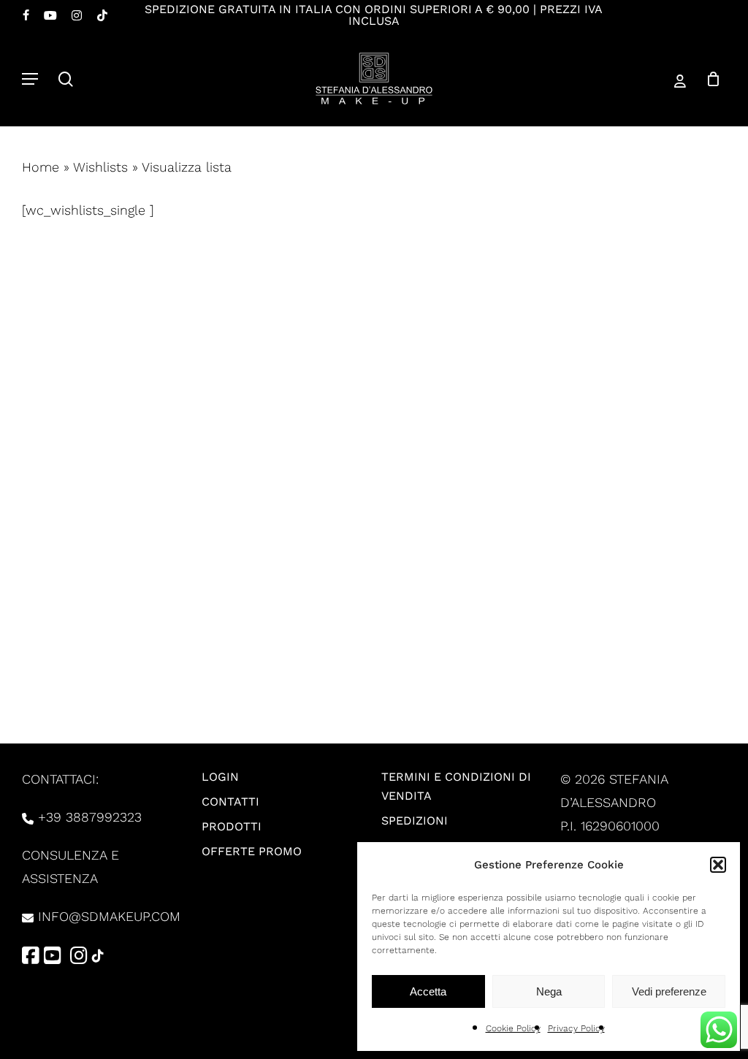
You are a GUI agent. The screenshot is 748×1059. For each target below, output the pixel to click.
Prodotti (232, 826)
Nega (549, 991)
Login (220, 777)
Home (40, 167)
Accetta (428, 991)
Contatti (230, 801)
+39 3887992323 (90, 817)
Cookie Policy (513, 1028)
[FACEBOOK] (26, 15)
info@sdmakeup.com (109, 916)
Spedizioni (414, 820)
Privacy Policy (576, 1028)
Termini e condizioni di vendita (456, 786)
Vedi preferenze (669, 991)
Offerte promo (252, 851)
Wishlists (100, 167)
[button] (718, 864)
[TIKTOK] (102, 15)
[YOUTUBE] (50, 15)
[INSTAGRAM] (77, 15)
